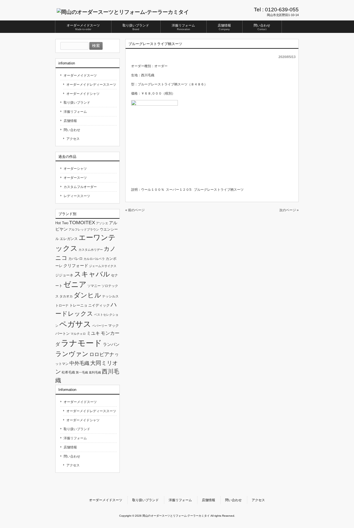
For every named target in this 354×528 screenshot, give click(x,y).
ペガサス (75, 324)
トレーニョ (78, 305)
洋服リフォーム (75, 112)
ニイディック (99, 305)
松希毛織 (68, 372)
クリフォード (75, 265)
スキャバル (92, 274)
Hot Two (61, 223)
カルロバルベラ (94, 258)
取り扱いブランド (77, 102)
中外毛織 (79, 363)
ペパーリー (99, 325)
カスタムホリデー (91, 249)
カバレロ (75, 259)
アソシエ (102, 223)
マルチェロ (78, 333)
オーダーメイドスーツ (80, 75)
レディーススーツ (77, 196)
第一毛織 (82, 372)
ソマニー (94, 286)
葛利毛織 (95, 372)
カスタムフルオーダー (80, 187)
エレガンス (69, 239)
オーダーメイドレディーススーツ (91, 85)
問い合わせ (72, 130)
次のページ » (289, 210)
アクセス (73, 139)
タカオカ (66, 296)
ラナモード (81, 342)
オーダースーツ (75, 178)
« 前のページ (135, 210)
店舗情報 (70, 121)
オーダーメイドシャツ (83, 94)
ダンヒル (87, 295)
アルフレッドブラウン (84, 229)
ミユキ (93, 333)
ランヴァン (71, 353)
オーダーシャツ (75, 169)
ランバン (111, 344)
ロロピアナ (101, 354)
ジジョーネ (64, 275)
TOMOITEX (82, 222)
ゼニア (75, 284)
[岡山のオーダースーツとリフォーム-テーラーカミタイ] (123, 12)
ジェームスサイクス (102, 266)
